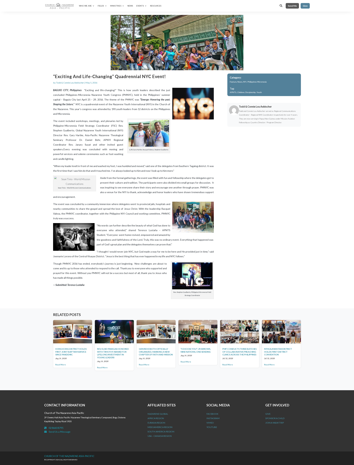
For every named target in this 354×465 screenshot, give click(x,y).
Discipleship (250, 92)
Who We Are (85, 6)
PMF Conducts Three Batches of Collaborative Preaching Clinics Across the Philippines (239, 352)
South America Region (161, 431)
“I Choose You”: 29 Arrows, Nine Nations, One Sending (196, 350)
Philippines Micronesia (257, 82)
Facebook (212, 413)
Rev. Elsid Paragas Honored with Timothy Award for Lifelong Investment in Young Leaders (113, 353)
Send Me (292, 5)
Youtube (211, 427)
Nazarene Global (158, 413)
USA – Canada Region (160, 436)
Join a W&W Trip (274, 422)
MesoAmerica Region (160, 427)
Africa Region (156, 418)
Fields (101, 6)
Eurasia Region (156, 422)
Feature (233, 82)
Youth (259, 92)
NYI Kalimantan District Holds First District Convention (278, 352)
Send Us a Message (60, 431)
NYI (245, 82)
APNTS (233, 92)
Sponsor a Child (274, 418)
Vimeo (210, 422)
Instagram (212, 418)
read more (60, 364)
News (130, 6)
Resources (156, 6)
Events (140, 6)
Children (240, 92)
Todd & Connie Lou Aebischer (70, 82)
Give (305, 5)
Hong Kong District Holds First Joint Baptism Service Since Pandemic (71, 352)
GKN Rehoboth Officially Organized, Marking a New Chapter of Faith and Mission (156, 352)
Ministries (115, 6)
